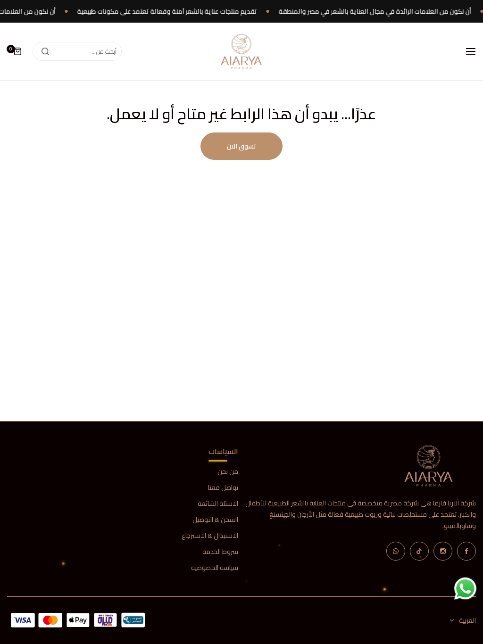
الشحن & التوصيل (215, 520)
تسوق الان (241, 146)
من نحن (227, 472)
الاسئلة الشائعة (218, 504)
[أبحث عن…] (45, 51)
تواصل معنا (223, 488)
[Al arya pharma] (241, 51)
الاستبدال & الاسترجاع (210, 536)
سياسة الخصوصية (214, 568)
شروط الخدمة (220, 552)
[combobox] (77, 51)
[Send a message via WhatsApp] (465, 589)
